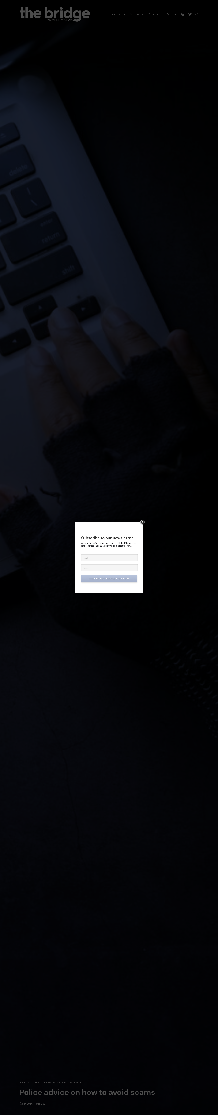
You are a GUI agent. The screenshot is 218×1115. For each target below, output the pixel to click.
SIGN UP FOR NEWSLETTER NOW (109, 578)
